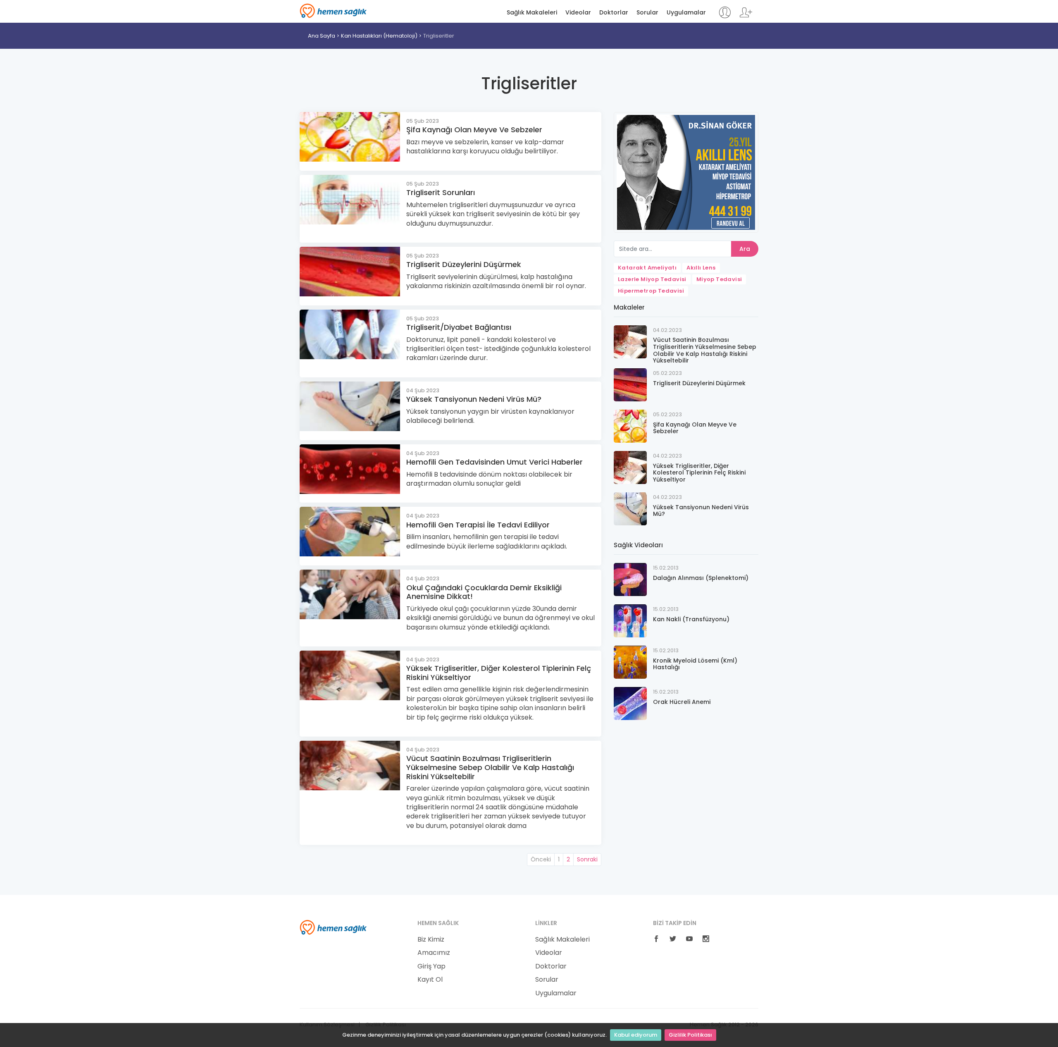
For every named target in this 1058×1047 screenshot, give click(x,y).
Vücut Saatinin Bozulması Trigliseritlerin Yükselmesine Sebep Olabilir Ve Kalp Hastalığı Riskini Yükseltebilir (490, 767)
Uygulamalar (686, 13)
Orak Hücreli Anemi (681, 702)
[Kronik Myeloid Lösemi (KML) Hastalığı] (630, 662)
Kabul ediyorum (635, 1035)
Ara (744, 249)
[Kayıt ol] (746, 16)
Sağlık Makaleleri (532, 13)
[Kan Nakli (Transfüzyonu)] (630, 620)
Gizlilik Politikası (690, 1035)
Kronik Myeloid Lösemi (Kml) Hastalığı (695, 664)
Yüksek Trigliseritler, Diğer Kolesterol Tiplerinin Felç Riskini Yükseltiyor (498, 672)
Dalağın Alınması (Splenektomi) (700, 578)
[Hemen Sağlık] (333, 927)
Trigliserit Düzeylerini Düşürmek (463, 264)
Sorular (647, 13)
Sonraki (587, 859)
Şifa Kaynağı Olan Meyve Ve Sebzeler (474, 129)
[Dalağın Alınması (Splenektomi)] (630, 579)
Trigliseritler (438, 36)
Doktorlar (613, 13)
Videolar (578, 13)
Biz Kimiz (430, 939)
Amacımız (433, 952)
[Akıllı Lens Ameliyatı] (686, 171)
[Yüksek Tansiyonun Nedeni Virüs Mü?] (630, 508)
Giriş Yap (431, 966)
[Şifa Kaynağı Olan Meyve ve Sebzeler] (630, 426)
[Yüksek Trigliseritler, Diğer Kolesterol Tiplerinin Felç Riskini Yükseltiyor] (630, 467)
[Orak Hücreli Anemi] (630, 703)
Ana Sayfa (321, 36)
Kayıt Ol (430, 979)
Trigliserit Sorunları (440, 192)
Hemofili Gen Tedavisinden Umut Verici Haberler (494, 462)
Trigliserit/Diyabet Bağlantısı (458, 327)
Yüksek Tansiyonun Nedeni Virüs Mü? (473, 399)
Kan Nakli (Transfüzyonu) (691, 619)
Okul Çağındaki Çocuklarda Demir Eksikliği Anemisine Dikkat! (484, 592)
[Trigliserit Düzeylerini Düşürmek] (630, 384)
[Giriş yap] (724, 16)
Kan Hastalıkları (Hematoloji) (379, 36)
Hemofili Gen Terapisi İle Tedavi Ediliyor (478, 525)
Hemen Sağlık (333, 10)
